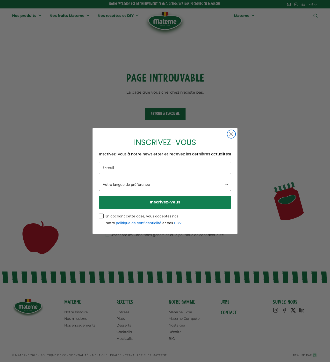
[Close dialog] (231, 134)
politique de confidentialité (138, 223)
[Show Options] (226, 185)
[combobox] (163, 185)
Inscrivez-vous (165, 202)
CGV (177, 223)
